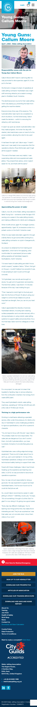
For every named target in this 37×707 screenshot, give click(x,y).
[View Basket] (28, 5)
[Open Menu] (33, 5)
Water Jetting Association (21, 44)
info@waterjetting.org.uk (12, 681)
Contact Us (6, 622)
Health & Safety (7, 615)
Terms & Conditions (9, 634)
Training (4, 610)
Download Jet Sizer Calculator (13, 624)
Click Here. (26, 640)
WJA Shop (5, 617)
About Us (5, 608)
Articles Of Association (18, 590)
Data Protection (7, 631)
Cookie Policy (7, 629)
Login (22, 5)
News (4, 620)
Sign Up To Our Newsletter (19, 579)
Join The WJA (18, 574)
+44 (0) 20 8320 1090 (10, 679)
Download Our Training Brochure (18, 596)
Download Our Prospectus (18, 585)
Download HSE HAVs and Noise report (18, 602)
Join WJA (5, 613)
